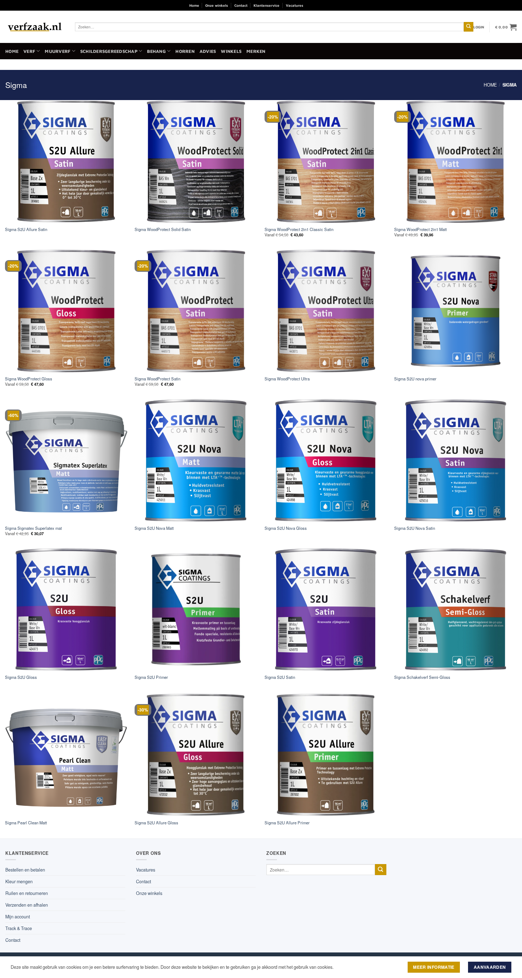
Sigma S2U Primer (151, 677)
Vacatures (294, 5)
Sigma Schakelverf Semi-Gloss (422, 677)
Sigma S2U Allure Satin (26, 229)
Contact (241, 5)
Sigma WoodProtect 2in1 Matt (420, 229)
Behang (156, 51)
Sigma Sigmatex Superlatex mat (33, 528)
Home (194, 5)
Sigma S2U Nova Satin (414, 528)
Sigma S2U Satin (280, 677)
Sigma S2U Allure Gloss (156, 822)
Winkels (231, 51)
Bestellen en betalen (25, 870)
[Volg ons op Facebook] (311, 5)
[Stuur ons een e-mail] (328, 5)
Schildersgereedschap (108, 51)
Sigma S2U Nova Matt (154, 528)
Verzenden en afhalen (26, 905)
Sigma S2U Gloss (21, 677)
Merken (256, 51)
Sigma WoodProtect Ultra (287, 378)
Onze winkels (216, 5)
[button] (478, 27)
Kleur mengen (19, 881)
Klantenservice (266, 5)
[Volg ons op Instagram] (320, 5)
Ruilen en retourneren (26, 893)
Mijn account (17, 916)
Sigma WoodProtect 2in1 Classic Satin (299, 229)
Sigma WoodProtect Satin (157, 378)
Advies (208, 51)
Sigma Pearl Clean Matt (26, 822)
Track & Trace (18, 928)
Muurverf (57, 51)
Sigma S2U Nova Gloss (286, 528)
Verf (29, 51)
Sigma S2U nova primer (415, 378)
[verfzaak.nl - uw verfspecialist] (34, 27)
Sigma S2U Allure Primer (287, 822)
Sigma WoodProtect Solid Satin (163, 229)
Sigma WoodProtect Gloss (28, 378)
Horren (185, 51)
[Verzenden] (468, 27)
